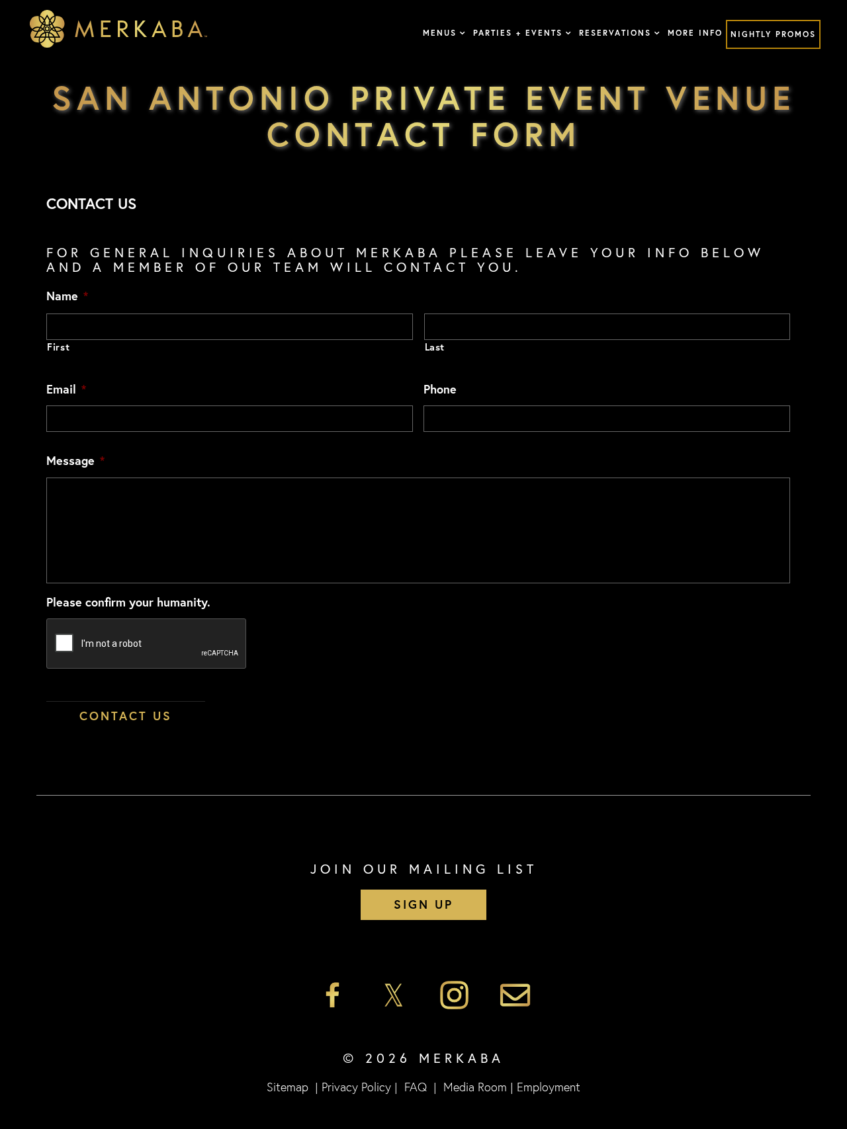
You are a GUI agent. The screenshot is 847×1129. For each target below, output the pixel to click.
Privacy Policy (356, 1087)
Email (66, 389)
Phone (440, 389)
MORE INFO (695, 33)
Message (75, 460)
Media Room (475, 1087)
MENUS (440, 33)
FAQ (415, 1087)
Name (67, 296)
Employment (548, 1087)
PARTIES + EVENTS (517, 33)
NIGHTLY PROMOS (773, 34)
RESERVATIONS (615, 33)
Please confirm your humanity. (128, 602)
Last (435, 347)
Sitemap (287, 1087)
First (58, 347)
